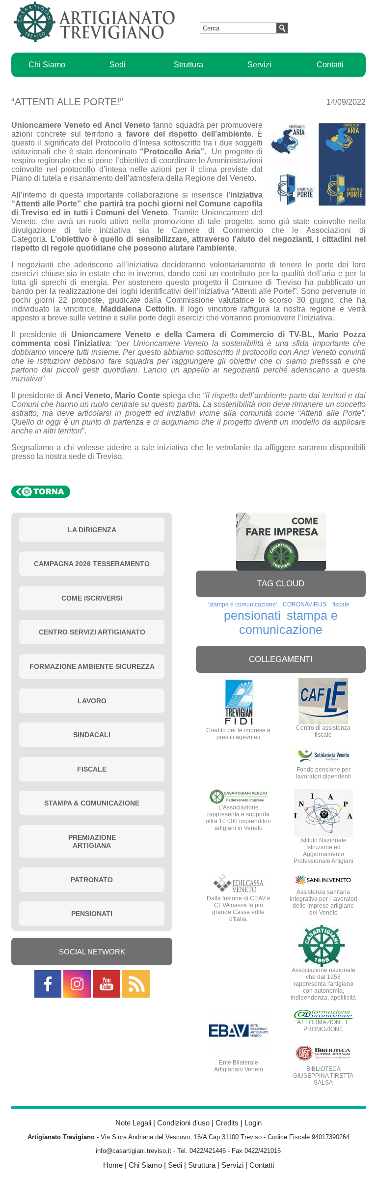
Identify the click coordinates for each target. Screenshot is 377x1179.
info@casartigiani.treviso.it (133, 1150)
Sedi (117, 64)
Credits (227, 1123)
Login (253, 1123)
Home (113, 1165)
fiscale (341, 604)
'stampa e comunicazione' (242, 604)
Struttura (188, 64)
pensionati (252, 615)
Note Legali (133, 1123)
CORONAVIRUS (304, 604)
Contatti (330, 64)
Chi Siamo (46, 64)
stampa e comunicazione (288, 622)
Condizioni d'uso (183, 1123)
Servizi (259, 64)
